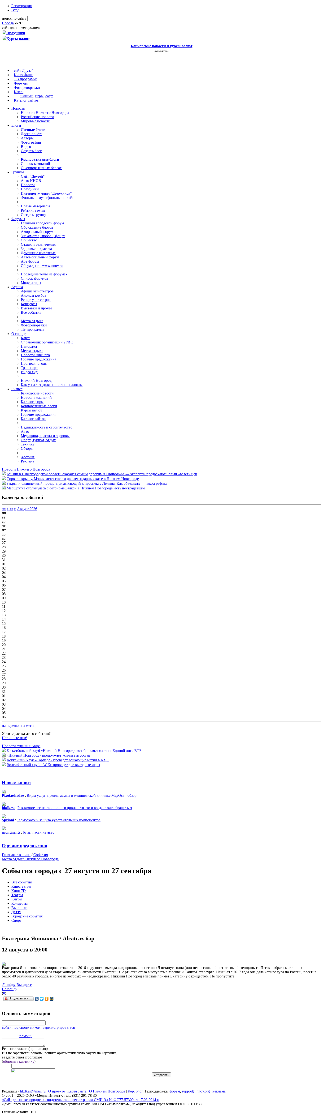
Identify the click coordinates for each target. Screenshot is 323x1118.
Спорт (16, 920)
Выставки (19, 908)
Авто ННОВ (31, 181)
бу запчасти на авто (38, 832)
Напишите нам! (14, 738)
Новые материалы (35, 206)
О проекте (56, 1091)
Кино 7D (18, 891)
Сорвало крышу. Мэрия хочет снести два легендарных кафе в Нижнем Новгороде (73, 479)
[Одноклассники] (46, 999)
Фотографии (31, 142)
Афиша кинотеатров (37, 291)
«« (4, 509)
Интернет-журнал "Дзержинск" (46, 193)
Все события (31, 312)
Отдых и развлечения (38, 244)
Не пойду (9, 989)
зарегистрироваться (59, 1027)
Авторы (27, 138)
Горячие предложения (38, 359)
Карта (18, 92)
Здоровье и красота (36, 249)
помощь (25, 1036)
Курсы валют (31, 410)
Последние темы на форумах (44, 274)
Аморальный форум (37, 232)
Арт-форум (30, 261)
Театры (17, 895)
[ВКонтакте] (36, 999)
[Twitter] (41, 999)
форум (175, 1091)
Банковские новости (37, 393)
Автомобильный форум (40, 257)
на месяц (28, 726)
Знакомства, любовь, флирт (43, 236)
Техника (27, 444)
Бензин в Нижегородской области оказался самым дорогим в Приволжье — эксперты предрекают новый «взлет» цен (102, 474)
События (40, 855)
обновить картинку (18, 1061)
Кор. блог (135, 1091)
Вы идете (24, 985)
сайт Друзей (24, 71)
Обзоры (27, 448)
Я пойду (9, 985)
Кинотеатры (21, 886)
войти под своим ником (21, 1027)
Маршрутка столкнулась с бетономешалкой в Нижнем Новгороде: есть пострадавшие (76, 488)
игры (39, 96)
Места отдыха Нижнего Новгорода (30, 859)
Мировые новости (35, 121)
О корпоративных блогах (41, 168)
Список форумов (34, 278)
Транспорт (29, 368)
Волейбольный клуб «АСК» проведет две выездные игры (53, 765)
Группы (17, 172)
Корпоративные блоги (39, 406)
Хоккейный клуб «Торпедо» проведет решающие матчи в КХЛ (58, 760)
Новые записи (16, 782)
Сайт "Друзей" (33, 176)
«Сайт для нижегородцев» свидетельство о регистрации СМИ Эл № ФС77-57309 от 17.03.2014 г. (80, 1100)
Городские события (27, 916)
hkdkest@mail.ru (33, 1091)
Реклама (27, 461)
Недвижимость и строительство (46, 427)
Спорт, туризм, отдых (38, 440)
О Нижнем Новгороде (107, 1091)
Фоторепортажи (27, 88)
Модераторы (31, 283)
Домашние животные (38, 253)
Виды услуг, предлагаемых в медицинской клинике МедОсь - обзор (81, 795)
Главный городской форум (42, 223)
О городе (18, 334)
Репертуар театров (36, 300)
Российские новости (37, 117)
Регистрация (21, 6)
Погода (8, 23)
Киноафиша (23, 75)
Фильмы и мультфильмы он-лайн (47, 198)
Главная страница (16, 855)
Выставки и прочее (36, 308)
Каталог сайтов (26, 100)
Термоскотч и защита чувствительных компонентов (58, 820)
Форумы (21, 83)
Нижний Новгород (36, 380)
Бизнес (16, 389)
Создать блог (31, 151)
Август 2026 (27, 509)
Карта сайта (77, 1091)
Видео (26, 147)
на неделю (10, 726)
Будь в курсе (161, 50)
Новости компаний (36, 397)
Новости (18, 108)
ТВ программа (25, 79)
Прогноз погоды (34, 363)
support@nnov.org (196, 1091)
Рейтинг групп (33, 210)
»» (11, 509)
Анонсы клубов (33, 295)
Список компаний (35, 164)
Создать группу (33, 215)
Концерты (29, 304)
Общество (29, 240)
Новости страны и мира (21, 746)
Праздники (30, 189)
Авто (25, 431)
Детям (16, 912)
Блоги (16, 125)
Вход (15, 10)
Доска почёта (31, 134)
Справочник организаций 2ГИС (47, 342)
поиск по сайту (14, 18)
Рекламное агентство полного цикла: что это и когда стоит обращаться (74, 808)
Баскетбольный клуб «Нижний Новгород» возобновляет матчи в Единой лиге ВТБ (74, 751)
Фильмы (26, 96)
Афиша (17, 287)
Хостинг (28, 457)
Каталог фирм (32, 402)
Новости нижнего (35, 355)
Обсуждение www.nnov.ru (42, 266)
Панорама (29, 346)
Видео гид (29, 372)
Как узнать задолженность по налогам (52, 385)
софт (49, 96)
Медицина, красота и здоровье (45, 436)
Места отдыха (32, 321)
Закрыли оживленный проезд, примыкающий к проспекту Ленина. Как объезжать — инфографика (87, 483)
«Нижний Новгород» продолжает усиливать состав (48, 755)
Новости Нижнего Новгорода (45, 113)
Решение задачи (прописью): (25, 1049)
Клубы (16, 899)
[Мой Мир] (51, 999)
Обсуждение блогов (37, 227)
